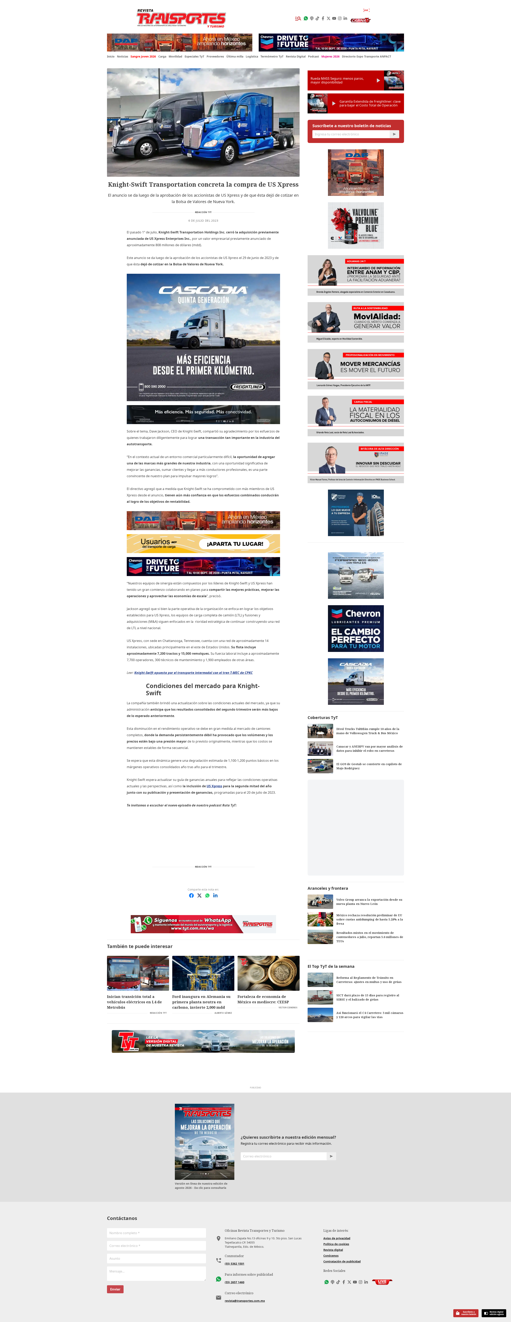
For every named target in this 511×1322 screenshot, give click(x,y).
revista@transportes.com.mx (245, 1301)
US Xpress (214, 786)
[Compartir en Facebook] (191, 895)
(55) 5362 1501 (234, 1263)
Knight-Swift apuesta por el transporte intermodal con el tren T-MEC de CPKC (193, 672)
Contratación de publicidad (342, 1261)
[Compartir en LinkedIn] (215, 895)
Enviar (115, 1289)
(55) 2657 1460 (234, 1282)
